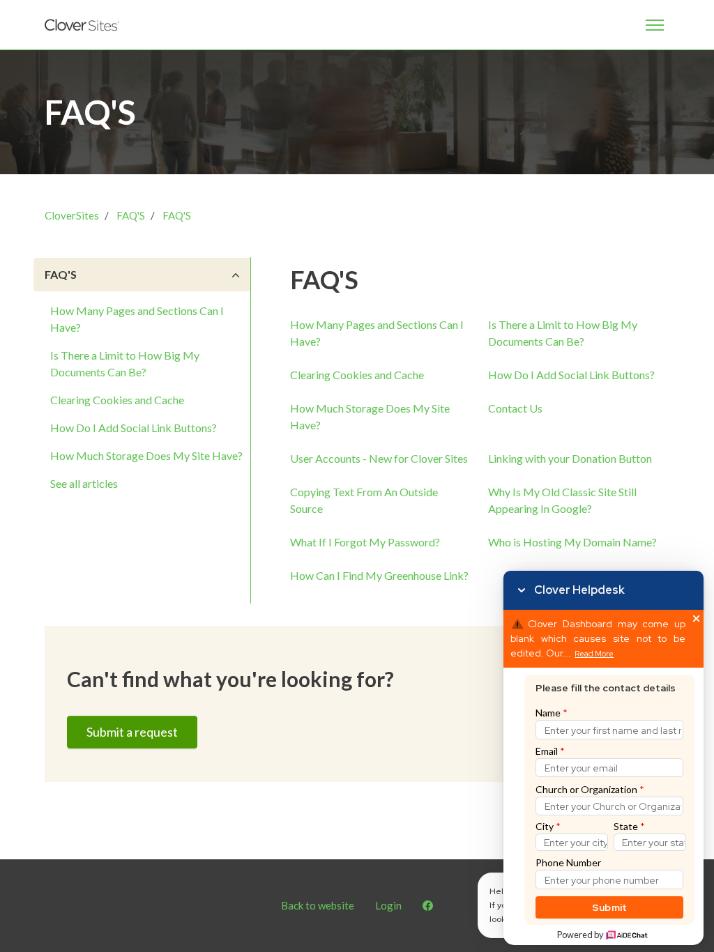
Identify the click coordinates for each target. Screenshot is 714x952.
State (629, 826)
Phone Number (568, 862)
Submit (610, 907)
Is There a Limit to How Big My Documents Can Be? (124, 363)
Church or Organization (590, 789)
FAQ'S (130, 215)
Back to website (317, 905)
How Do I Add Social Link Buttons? (133, 427)
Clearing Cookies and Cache (117, 399)
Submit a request (132, 731)
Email (550, 751)
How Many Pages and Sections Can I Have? (137, 319)
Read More (594, 654)
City (548, 826)
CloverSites (72, 215)
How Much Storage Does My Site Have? (146, 455)
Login (388, 905)
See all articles (84, 483)
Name (552, 713)
